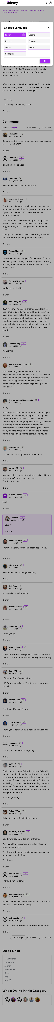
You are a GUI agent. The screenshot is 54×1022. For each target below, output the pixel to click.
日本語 (8, 47)
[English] (12, 3)
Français (32, 41)
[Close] (48, 28)
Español (32, 35)
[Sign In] (50, 3)
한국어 (31, 47)
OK (45, 61)
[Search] (46, 3)
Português (9, 54)
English (8, 35)
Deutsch (8, 41)
